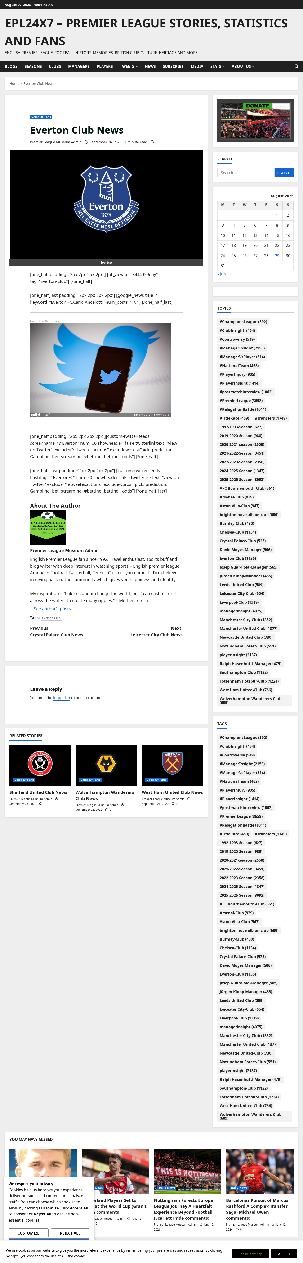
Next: (156, 631)
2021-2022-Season (242, 453)
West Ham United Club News (172, 792)
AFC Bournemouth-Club (247, 488)
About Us (241, 66)
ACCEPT (284, 1254)
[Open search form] (296, 66)
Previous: (56, 631)
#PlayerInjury (237, 374)
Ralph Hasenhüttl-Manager (250, 663)
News (150, 66)
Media (197, 66)
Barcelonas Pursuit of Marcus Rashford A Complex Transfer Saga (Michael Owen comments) (257, 1209)
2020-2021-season (242, 444)
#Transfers (271, 418)
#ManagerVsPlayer (242, 356)
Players (105, 66)
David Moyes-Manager (246, 549)
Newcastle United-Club (246, 637)
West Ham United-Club (246, 690)
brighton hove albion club (249, 514)
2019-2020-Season (241, 435)
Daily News (95, 1188)
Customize (28, 1233)
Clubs (55, 66)
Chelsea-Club (238, 532)
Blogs (11, 66)
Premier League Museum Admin (55, 142)
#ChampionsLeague (243, 321)
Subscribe (173, 66)
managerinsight (241, 611)
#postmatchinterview (246, 391)
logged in (61, 697)
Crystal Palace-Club (243, 540)
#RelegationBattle (243, 409)
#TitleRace (234, 418)
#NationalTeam (239, 365)
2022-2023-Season (242, 462)
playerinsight (238, 654)
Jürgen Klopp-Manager (246, 576)
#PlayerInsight (239, 383)
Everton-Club (51, 618)
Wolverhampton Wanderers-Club (250, 700)
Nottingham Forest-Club (248, 646)
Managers (79, 66)
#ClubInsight (237, 330)
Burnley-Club (237, 523)
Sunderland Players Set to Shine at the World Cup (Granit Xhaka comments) (114, 1206)
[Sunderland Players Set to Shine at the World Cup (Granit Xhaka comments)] (115, 1171)
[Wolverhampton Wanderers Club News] (106, 765)
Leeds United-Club (241, 584)
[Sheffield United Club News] (40, 765)
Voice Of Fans (41, 117)
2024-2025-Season (242, 470)
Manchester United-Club (248, 628)
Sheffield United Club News (38, 792)
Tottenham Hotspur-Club (249, 681)
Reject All (70, 1233)
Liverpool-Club (239, 602)
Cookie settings (250, 1254)
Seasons (33, 66)
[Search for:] (246, 172)
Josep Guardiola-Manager (248, 567)
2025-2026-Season (242, 479)
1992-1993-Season (241, 427)
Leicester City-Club (242, 593)
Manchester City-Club (246, 619)
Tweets (127, 66)
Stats (215, 66)
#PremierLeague (241, 400)
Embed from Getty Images (45, 321)
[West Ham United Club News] (172, 765)
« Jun (221, 273)
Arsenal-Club (237, 497)
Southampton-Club (244, 672)
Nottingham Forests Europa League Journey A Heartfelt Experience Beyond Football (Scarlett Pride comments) (183, 1209)
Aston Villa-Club (239, 505)
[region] (151, 1251)
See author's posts (52, 608)
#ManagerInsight (242, 348)
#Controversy (237, 339)
